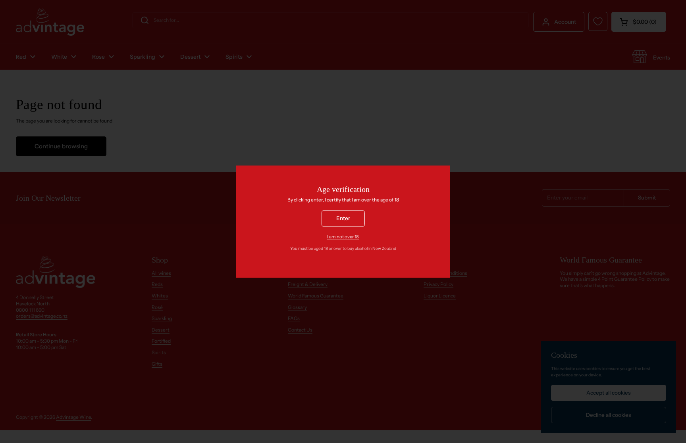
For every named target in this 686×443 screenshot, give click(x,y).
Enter (343, 218)
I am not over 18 (343, 237)
